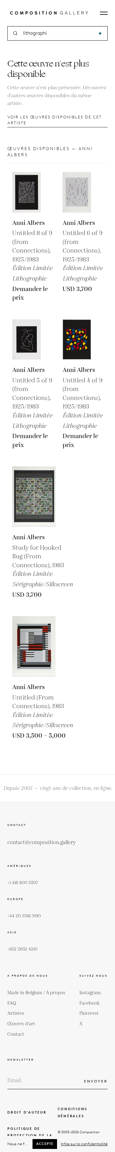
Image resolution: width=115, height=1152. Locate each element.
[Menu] (104, 13)
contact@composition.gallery (41, 842)
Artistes (15, 1013)
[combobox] (58, 33)
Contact (15, 1034)
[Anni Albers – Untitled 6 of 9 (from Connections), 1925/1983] (83, 192)
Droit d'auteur (27, 1112)
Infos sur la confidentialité (84, 1144)
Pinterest (89, 1013)
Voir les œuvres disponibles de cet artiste (54, 120)
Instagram (90, 993)
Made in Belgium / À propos (36, 993)
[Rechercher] (100, 33)
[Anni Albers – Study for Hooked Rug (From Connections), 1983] (42, 496)
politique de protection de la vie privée (30, 1135)
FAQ (11, 1003)
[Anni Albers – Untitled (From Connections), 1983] (42, 646)
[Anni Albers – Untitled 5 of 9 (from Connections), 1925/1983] (32, 339)
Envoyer (96, 1081)
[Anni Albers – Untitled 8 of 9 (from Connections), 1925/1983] (32, 192)
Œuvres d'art (21, 1024)
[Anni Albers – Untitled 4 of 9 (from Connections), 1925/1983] (83, 339)
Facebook (89, 1003)
